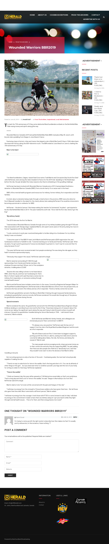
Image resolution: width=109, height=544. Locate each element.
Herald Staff (27, 119)
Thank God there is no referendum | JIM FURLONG (99, 81)
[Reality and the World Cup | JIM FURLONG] (87, 109)
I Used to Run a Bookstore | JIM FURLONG (98, 96)
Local (57, 119)
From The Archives (40, 119)
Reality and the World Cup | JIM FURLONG (98, 109)
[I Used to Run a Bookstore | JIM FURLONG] (87, 95)
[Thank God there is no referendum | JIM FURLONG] (87, 80)
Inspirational (51, 119)
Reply (75, 417)
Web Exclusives (64, 119)
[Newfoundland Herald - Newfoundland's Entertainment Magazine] (13, 17)
